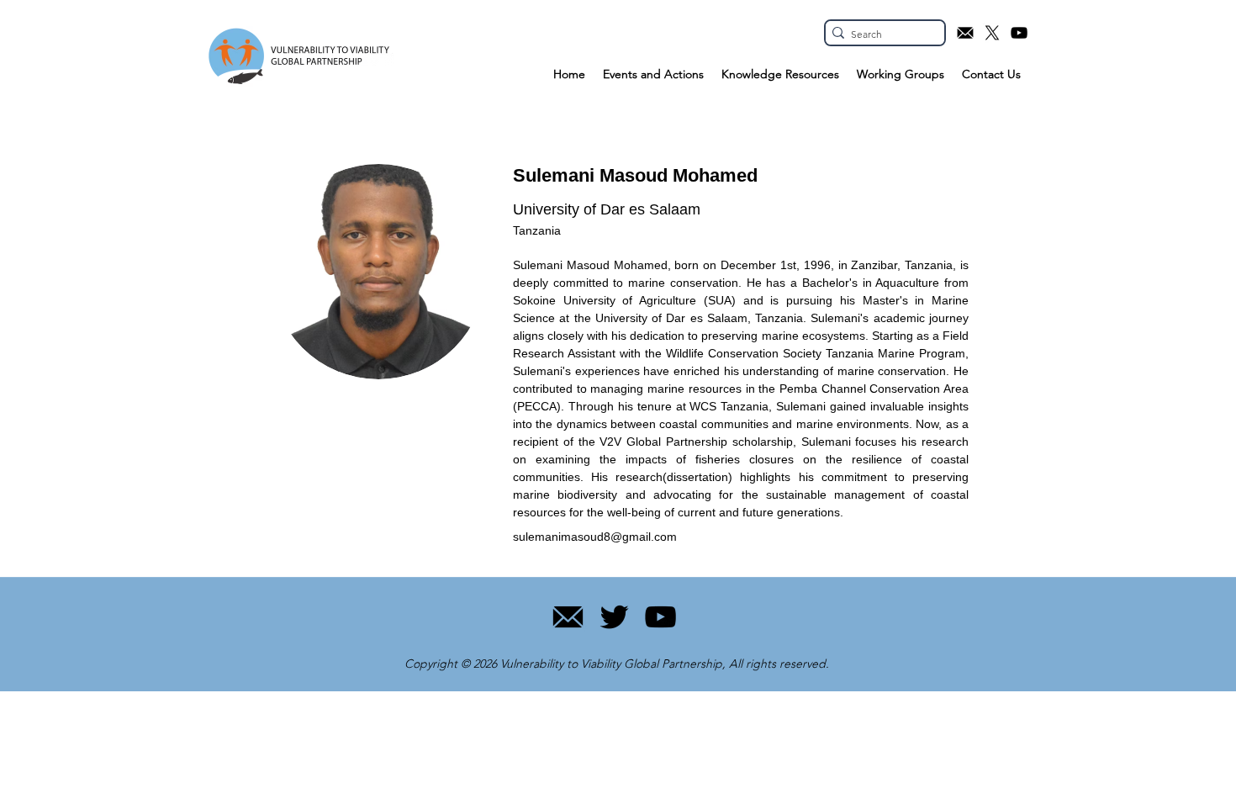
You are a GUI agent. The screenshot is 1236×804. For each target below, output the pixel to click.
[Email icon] (965, 33)
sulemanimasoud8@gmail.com (595, 536)
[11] (568, 617)
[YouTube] (660, 617)
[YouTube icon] (1019, 33)
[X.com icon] (992, 33)
